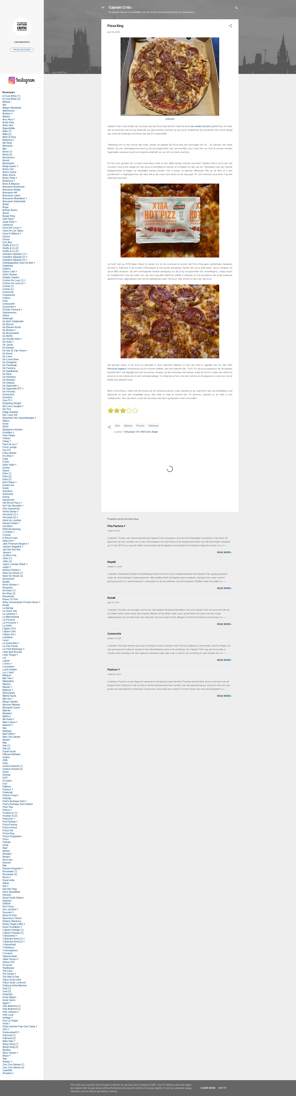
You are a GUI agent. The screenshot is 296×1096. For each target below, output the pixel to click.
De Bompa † (9, 330)
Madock (6, 675)
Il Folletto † (8, 532)
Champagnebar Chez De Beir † (18, 262)
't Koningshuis (10, 950)
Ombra (6, 757)
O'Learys (7, 780)
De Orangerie (9, 362)
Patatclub (7, 792)
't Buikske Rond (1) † (13, 938)
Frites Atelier (9, 453)
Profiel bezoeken (21, 50)
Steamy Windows (11, 921)
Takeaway (153, 425)
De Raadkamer (10, 371)
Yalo (4, 1058)
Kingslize (7, 587)
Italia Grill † (8, 540)
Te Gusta (7, 965)
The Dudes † (9, 973)
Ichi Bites (7, 526)
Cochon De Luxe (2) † (14, 283)
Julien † (6, 567)
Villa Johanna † (10, 1011)
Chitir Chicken (9, 274)
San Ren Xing (9, 888)
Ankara (6, 116)
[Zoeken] (236, 8)
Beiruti (5, 160)
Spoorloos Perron (12, 918)
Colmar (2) (8, 289)
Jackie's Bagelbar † (12, 546)
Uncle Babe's (9, 997)
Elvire (5, 423)
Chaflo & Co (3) (10, 251)
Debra (5, 315)
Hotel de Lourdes (11, 520)
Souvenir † (8, 912)
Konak (111, 597)
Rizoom (6, 862)
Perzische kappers (116, 368)
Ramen (6, 850)
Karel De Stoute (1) (12, 572)
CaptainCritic (22, 42)
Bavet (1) (7, 151)
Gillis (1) (6, 473)
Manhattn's (8, 681)
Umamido (7, 994)
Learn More (208, 1088)
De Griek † (8, 341)
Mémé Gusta (9, 695)
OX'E (5, 777)
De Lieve (7, 356)
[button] (230, 26)
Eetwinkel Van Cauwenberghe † (19, 417)
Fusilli (5, 461)
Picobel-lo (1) (9, 812)
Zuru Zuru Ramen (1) (13, 1064)
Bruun (5, 207)
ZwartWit (7, 1070)
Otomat (6, 774)
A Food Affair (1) (11, 96)
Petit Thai (7, 807)
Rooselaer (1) (9, 871)
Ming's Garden (10, 701)
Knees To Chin (10, 599)
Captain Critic (120, 7)
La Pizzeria (8, 619)
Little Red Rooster (12, 651)
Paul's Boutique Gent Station (17, 804)
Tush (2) (6, 991)
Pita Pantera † (116, 526)
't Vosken (7, 953)
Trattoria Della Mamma (14, 985)
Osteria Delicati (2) (12, 769)
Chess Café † (9, 271)
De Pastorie (8, 368)
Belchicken (8, 163)
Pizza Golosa (9, 827)
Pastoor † (113, 669)
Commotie (114, 633)
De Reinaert (8, 379)
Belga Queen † (10, 166)
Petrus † (7, 809)
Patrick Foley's (10, 795)
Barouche (7, 145)
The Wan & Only (10, 976)
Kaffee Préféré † (11, 570)
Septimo (7, 900)
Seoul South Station (13, 897)
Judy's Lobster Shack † (15, 564)
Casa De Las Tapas (12, 230)
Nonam (6, 739)
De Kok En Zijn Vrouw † (14, 350)
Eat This (6, 409)
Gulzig (5, 496)
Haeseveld (8, 499)
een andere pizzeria (201, 126)
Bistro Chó (8, 169)
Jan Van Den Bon (11, 549)
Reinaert (6, 853)
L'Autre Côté (9, 631)
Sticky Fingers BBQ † (13, 924)
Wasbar (6, 1049)
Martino (6, 684)
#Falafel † (8, 1073)
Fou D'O (6, 450)
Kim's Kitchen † (10, 584)
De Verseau (8, 391)
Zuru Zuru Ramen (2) (13, 1067)
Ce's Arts (7, 242)
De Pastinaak (9, 365)
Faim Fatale (8, 435)
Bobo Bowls (9, 175)
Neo (4, 728)
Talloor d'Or (8, 962)
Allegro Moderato (11, 107)
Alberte (6, 101)
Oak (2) (6, 748)
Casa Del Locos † (12, 227)
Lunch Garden (9, 669)
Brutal (5, 204)
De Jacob (7, 344)
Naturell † (7, 725)
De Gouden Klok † (12, 338)
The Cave (7, 970)
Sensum (6, 894)
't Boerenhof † (10, 935)
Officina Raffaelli (11, 754)
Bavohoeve (8, 157)
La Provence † (10, 622)
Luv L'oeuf (8, 672)
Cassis (6, 236)
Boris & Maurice (11, 183)
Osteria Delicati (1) (12, 766)
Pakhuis (6, 786)
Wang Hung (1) (10, 1044)
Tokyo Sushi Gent (11, 979)
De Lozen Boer (10, 359)
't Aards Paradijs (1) (13, 929)
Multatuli (7, 713)
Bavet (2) (7, 154)
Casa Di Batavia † (11, 233)
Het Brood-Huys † (12, 502)
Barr (4, 148)
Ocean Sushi (9, 751)
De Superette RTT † (13, 388)
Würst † (6, 1055)
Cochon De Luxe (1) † (14, 280)
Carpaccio (7, 224)
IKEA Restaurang (11, 529)
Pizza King (8, 833)
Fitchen (6, 438)
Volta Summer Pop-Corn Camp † (19, 1026)
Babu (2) (6, 134)
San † (5, 886)
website (170, 119)
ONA (4, 760)
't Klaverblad (9, 944)
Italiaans (128, 425)
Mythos (6, 716)
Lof (4, 657)
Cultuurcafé (8, 303)
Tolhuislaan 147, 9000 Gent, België (141, 431)
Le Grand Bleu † (10, 643)
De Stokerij (8, 382)
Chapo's (6, 268)
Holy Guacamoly (11, 508)
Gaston (6, 467)
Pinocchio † (8, 818)
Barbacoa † (8, 139)
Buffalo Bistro (9, 210)
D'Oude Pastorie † (12, 309)
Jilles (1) (7, 558)
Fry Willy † (8, 455)
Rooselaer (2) (9, 874)
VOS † (5, 1029)
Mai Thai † (8, 678)
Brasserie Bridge (11, 189)
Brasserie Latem (11, 195)
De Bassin (8, 324)
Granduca (7, 491)
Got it (222, 1088)
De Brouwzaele (10, 333)
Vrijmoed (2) (9, 1038)
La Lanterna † (9, 613)
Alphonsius (8, 110)
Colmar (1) (8, 286)
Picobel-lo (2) (9, 815)
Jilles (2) (7, 561)
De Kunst (7, 353)
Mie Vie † (7, 698)
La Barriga (7, 608)
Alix (4, 104)
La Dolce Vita (9, 611)
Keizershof (8, 578)
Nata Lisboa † (9, 722)
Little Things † (10, 654)
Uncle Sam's (8, 1000)
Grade (5, 488)
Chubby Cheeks (10, 277)
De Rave (7, 374)
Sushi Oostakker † (12, 927)
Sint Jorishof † (10, 909)
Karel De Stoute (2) (12, 575)
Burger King (8, 216)
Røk (4, 865)
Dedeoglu (7, 318)
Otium (5, 771)
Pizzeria (140, 425)
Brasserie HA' (9, 192)
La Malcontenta (10, 616)
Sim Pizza (8, 906)
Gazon (5, 470)
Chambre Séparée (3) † (14, 259)
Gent (117, 425)
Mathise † (7, 690)
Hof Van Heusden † (12, 505)
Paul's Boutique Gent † (14, 801)
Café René (8, 218)
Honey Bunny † (10, 511)
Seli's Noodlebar (11, 891)
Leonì (5, 640)
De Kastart (8, 347)
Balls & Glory (9, 137)
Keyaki (111, 561)
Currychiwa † (9, 306)
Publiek (6, 842)
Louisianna (8, 666)
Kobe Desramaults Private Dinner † (21, 602)
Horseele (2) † (10, 517)
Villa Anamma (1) (11, 1006)
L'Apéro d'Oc (9, 628)
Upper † (6, 1003)
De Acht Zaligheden (13, 321)
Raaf (4, 848)
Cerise (6, 239)
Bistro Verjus (9, 172)
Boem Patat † (9, 177)
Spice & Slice (9, 915)
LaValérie (7, 637)
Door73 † (7, 400)
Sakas (5, 883)
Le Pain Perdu (10, 646)
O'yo (4, 783)
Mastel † (7, 687)
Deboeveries (9, 312)
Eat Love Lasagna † (13, 406)
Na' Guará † (8, 719)
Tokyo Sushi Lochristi (14, 982)
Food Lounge (9, 447)
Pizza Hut (7, 830)
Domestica (8, 394)
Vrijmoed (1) (9, 1035)
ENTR (5, 426)
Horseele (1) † (10, 514)
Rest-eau (7, 859)
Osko (5, 763)
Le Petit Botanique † (13, 649)
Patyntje (6, 798)
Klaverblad (8, 596)
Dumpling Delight (11, 403)
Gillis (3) (6, 479)
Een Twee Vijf (9, 414)
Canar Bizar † (9, 221)
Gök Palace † (9, 482)
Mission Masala (11, 704)
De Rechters (9, 376)
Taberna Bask (9, 956)
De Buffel (7, 335)
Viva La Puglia (10, 1020)
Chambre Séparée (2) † (14, 256)
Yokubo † (7, 1061)
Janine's (6, 552)
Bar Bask (7, 142)
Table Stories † (10, 959)
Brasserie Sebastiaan (14, 201)
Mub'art (6, 710)
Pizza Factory (9, 824)
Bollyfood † (8, 180)
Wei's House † (10, 1052)
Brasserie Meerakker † (14, 198)
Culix (5, 300)
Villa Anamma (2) (11, 1008)
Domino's (7, 397)
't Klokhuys (8, 947)
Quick (5, 845)
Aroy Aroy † (8, 119)
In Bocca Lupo (10, 537)
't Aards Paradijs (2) (13, 932)
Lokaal (6, 660)
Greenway (7, 493)
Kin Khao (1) (8, 590)
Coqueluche (8, 295)
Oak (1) (6, 745)
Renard (6, 856)
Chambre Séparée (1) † (14, 254)
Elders (5, 420)
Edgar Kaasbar (10, 412)
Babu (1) (6, 131)
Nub (4, 742)
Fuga (5, 458)
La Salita (7, 625)
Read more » (224, 552)
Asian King (8, 122)
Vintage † (7, 1017)
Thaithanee (8, 967)
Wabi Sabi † (8, 1041)
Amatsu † (7, 113)
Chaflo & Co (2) (10, 248)
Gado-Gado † (9, 464)
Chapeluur (7, 265)
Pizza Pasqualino (11, 836)
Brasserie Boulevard (13, 186)
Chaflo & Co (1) (10, 245)
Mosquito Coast (11, 707)
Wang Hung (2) (10, 1046)
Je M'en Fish (9, 555)
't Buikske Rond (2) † (13, 941)
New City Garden (11, 736)
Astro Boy (7, 125)
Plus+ (5, 839)
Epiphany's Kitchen (12, 429)
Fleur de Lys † (10, 444)
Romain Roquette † (12, 868)
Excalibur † (8, 432)
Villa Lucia (7, 1014)
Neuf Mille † (9, 733)
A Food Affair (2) (11, 98)
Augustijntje (8, 128)
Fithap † (6, 441)
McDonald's (8, 692)
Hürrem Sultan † (11, 523)
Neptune (7, 730)
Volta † (6, 1023)
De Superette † (10, 385)
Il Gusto (6, 534)
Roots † (6, 877)
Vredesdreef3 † (11, 1032)
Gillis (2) (6, 476)
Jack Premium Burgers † (15, 543)
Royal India (8, 880)
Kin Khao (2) (8, 593)
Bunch (5, 213)
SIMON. (6, 903)
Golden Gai (8, 485)
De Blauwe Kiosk (11, 327)
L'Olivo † (7, 663)
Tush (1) (6, 988)
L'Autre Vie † (9, 634)
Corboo (6, 297)
